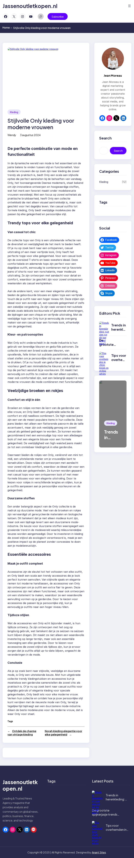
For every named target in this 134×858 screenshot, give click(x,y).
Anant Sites (99, 852)
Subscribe (57, 16)
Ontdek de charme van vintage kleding (22, 732)
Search (118, 150)
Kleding (14, 112)
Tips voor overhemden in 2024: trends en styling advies (117, 832)
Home (7, 27)
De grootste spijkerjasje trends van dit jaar (104, 814)
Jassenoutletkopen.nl (30, 6)
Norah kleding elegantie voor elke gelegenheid (63, 732)
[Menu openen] (129, 6)
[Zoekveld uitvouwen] (41, 16)
